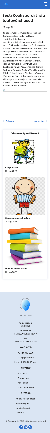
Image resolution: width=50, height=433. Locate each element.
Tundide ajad (22, 403)
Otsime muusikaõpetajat (18, 218)
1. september (12, 167)
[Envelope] (26, 427)
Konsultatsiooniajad (25, 398)
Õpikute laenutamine (16, 268)
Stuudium (22, 373)
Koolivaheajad (23, 408)
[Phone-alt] (30, 427)
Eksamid (20, 412)
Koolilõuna (23, 382)
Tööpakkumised (26, 387)
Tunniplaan (23, 378)
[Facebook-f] (21, 427)
